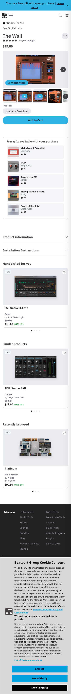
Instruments (27, 512)
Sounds (24, 527)
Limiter (10, 23)
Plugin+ (50, 538)
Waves (11, 477)
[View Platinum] (35, 447)
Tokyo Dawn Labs (16, 397)
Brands (24, 548)
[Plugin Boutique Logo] (4, 15)
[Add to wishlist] (65, 36)
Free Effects (52, 512)
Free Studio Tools (55, 517)
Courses (50, 522)
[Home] (4, 23)
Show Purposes (40, 687)
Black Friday (52, 527)
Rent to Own (53, 543)
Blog (22, 538)
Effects (23, 522)
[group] (35, 298)
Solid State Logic (16, 317)
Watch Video (18, 82)
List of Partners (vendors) (28, 660)
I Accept (39, 668)
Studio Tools (26, 517)
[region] (35, 625)
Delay (7, 314)
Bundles (24, 533)
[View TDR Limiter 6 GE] (35, 367)
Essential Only (39, 678)
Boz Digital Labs (12, 28)
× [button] (67, 5)
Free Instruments (29, 543)
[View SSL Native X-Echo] (35, 286)
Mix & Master (11, 474)
